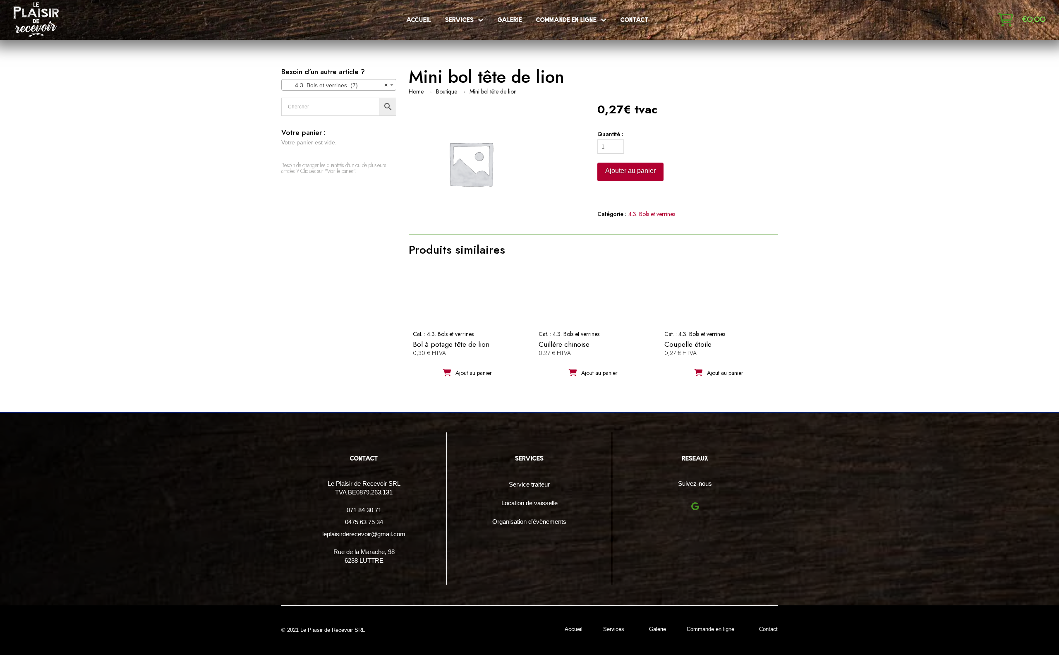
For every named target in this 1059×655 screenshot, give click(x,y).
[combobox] (338, 85)
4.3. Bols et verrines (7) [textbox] (336, 85)
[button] (1006, 20)
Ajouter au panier (630, 170)
